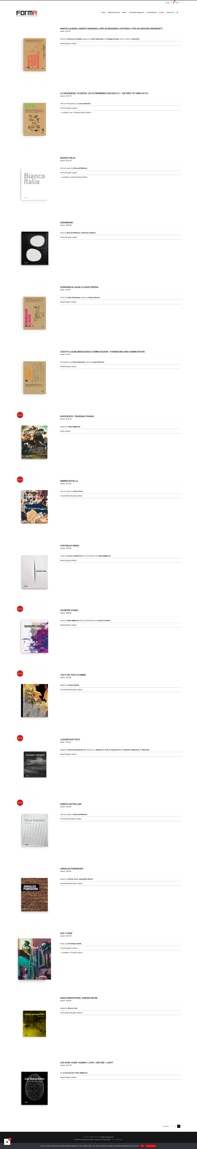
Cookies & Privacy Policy (102, 1139)
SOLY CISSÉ (66, 933)
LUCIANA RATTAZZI (70, 739)
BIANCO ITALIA (67, 158)
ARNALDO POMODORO (71, 868)
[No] (194, 1146)
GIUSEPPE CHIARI (69, 610)
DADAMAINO (66, 222)
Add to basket (30, 55)
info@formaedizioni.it (107, 1137)
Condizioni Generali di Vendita (83, 1139)
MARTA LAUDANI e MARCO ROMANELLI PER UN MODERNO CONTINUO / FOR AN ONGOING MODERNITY (111, 28)
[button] (177, 12)
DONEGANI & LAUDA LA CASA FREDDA (79, 287)
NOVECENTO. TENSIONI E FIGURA (77, 416)
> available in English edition (71, 952)
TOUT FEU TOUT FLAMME (73, 675)
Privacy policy (150, 1146)
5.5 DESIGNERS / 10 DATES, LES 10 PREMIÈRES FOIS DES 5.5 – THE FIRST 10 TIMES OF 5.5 (104, 93)
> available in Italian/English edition (74, 177)
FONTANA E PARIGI (69, 545)
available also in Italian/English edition (76, 112)
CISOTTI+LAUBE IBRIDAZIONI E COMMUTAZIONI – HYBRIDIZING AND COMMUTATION (102, 351)
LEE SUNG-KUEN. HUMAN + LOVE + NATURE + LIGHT (86, 1062)
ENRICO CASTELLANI (70, 804)
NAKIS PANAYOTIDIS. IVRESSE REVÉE (79, 998)
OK (142, 1146)
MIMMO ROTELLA (69, 481)
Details (42, 55)
